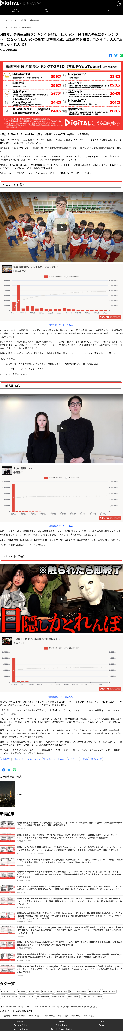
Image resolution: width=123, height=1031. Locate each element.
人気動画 (14, 27)
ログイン (108, 10)
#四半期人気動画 (43, 996)
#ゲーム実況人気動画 (9, 996)
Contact (102, 1025)
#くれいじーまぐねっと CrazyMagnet (26, 759)
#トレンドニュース (8, 991)
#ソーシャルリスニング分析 (92, 996)
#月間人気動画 (62, 991)
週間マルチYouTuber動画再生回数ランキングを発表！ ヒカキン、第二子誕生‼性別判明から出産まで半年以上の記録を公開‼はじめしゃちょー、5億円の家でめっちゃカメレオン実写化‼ (70, 943)
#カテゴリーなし (58, 996)
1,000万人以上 (5, 1016)
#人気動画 (22, 991)
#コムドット (72, 759)
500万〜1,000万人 (19, 1016)
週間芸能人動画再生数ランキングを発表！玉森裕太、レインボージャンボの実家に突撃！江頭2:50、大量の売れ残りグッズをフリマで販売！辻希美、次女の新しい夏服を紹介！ (69, 824)
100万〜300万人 (49, 1016)
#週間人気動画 (34, 991)
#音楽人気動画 (94, 991)
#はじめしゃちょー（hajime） (54, 759)
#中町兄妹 (84, 759)
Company (20, 1021)
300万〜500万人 (34, 1016)
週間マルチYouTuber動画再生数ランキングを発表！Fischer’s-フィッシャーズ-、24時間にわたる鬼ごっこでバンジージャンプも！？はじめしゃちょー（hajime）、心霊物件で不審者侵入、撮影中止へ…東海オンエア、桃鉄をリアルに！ (69, 848)
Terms (102, 1021)
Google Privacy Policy (61, 1029)
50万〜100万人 (63, 1016)
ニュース (77, 10)
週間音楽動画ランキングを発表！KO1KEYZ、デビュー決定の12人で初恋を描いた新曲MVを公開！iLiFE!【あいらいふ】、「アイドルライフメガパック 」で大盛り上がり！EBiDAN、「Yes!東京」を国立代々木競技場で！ (67, 836)
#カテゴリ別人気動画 (78, 991)
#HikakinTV (5, 759)
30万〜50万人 (76, 1016)
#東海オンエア (96, 759)
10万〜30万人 (89, 1016)
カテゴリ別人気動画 (18, 20)
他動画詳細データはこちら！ (61, 324)
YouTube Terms (20, 1029)
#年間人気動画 (73, 996)
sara (5, 50)
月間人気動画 (26, 27)
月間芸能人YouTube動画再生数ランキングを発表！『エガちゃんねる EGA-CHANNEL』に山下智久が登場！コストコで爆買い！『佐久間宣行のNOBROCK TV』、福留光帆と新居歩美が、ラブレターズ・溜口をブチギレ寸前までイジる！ (69, 887)
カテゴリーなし (22, 853)
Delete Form (61, 1025)
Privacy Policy (20, 1025)
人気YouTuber (35, 20)
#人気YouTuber (48, 991)
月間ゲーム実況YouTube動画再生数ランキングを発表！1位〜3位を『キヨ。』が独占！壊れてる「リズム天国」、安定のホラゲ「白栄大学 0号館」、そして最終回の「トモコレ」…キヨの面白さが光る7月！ (70, 861)
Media (61, 1021)
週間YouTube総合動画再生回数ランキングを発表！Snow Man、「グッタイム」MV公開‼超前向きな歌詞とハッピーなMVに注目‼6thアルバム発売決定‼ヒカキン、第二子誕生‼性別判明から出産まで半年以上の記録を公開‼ (69, 955)
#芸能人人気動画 (109, 991)
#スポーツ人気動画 (27, 996)
